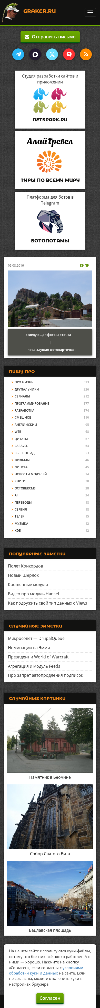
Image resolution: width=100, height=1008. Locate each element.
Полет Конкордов (25, 566)
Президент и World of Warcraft (38, 657)
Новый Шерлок (23, 575)
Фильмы (22, 460)
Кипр (84, 265)
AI (16, 495)
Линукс (21, 467)
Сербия (21, 509)
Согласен (50, 998)
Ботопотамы (50, 241)
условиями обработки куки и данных (46, 970)
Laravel (21, 446)
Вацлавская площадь (50, 930)
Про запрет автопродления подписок (45, 675)
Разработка (24, 410)
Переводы (23, 502)
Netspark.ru (50, 120)
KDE (18, 530)
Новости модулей (31, 474)
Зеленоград (25, 453)
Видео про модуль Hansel (33, 594)
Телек (19, 516)
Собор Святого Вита (50, 854)
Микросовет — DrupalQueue (36, 638)
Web (18, 431)
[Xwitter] (52, 54)
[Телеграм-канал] (18, 54)
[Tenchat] (69, 54)
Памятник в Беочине (50, 777)
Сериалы (22, 396)
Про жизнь (24, 382)
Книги (20, 481)
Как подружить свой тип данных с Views (47, 603)
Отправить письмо (52, 36)
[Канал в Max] (35, 54)
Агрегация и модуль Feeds (34, 666)
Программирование (32, 403)
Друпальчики (27, 389)
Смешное (23, 417)
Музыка (21, 523)
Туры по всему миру (50, 180)
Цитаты (21, 439)
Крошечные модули (28, 584)
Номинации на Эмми (29, 647)
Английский (26, 424)
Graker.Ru (39, 11)
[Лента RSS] (86, 54)
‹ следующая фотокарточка (48, 334)
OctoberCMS (25, 488)
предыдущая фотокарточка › (51, 349)
